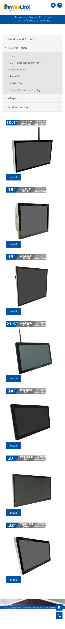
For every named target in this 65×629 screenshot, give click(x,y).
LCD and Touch (17, 47)
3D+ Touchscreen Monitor (25, 62)
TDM (13, 55)
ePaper (12, 98)
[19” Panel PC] (32, 281)
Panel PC (15, 76)
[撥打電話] (59, 615)
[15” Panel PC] (32, 214)
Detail (13, 177)
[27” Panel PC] (32, 482)
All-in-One (16, 83)
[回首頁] (59, 607)
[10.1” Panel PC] (32, 147)
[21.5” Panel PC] (32, 348)
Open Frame (17, 69)
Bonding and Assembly (22, 39)
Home (21, 17)
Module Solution (19, 107)
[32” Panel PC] (32, 549)
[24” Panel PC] (32, 415)
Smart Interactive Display (25, 90)
